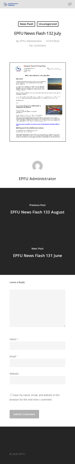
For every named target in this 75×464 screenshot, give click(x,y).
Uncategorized (48, 24)
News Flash (26, 24)
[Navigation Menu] (70, 4)
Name (14, 339)
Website (14, 373)
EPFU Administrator (31, 41)
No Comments (37, 45)
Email (14, 356)
